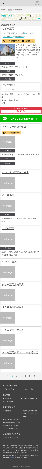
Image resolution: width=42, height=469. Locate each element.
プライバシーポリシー (30, 398)
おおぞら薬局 (9, 262)
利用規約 (8, 411)
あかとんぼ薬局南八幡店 (15, 172)
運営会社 (8, 398)
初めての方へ (9, 389)
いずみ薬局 (8, 228)
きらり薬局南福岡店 (13, 307)
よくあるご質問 (28, 389)
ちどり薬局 (8, 28)
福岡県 (10, 10)
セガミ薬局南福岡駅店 (14, 127)
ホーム (3, 9)
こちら (13, 457)
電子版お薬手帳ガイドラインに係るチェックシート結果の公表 (30, 413)
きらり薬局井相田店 (13, 284)
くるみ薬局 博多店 (13, 330)
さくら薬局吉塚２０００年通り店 (20, 352)
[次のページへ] (34, 376)
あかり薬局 (8, 195)
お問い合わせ (9, 401)
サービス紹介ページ (11, 438)
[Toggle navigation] (37, 3)
